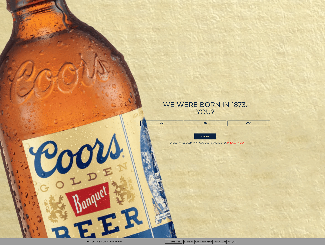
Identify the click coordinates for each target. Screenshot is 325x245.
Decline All (188, 241)
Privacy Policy (232, 242)
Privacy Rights (220, 241)
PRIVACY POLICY (235, 143)
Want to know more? (203, 241)
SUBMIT (205, 136)
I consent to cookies (174, 241)
